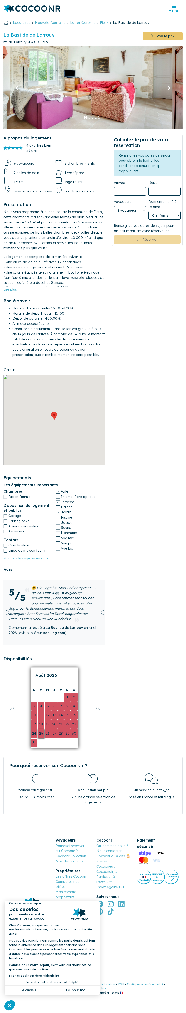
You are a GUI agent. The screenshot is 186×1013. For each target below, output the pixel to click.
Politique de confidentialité (145, 984)
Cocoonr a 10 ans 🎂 (113, 856)
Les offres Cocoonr (71, 876)
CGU (121, 984)
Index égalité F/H (111, 887)
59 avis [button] (32, 150)
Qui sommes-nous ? (112, 846)
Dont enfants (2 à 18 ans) (162, 204)
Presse (102, 861)
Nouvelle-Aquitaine (50, 22)
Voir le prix (164, 36)
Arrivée (119, 182)
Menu (173, 10)
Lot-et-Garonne (82, 22)
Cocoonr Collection (71, 856)
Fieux (104, 22)
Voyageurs (122, 201)
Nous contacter (109, 851)
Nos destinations (69, 861)
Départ (154, 182)
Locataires (21, 22)
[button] (16, 87)
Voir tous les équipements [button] (24, 558)
